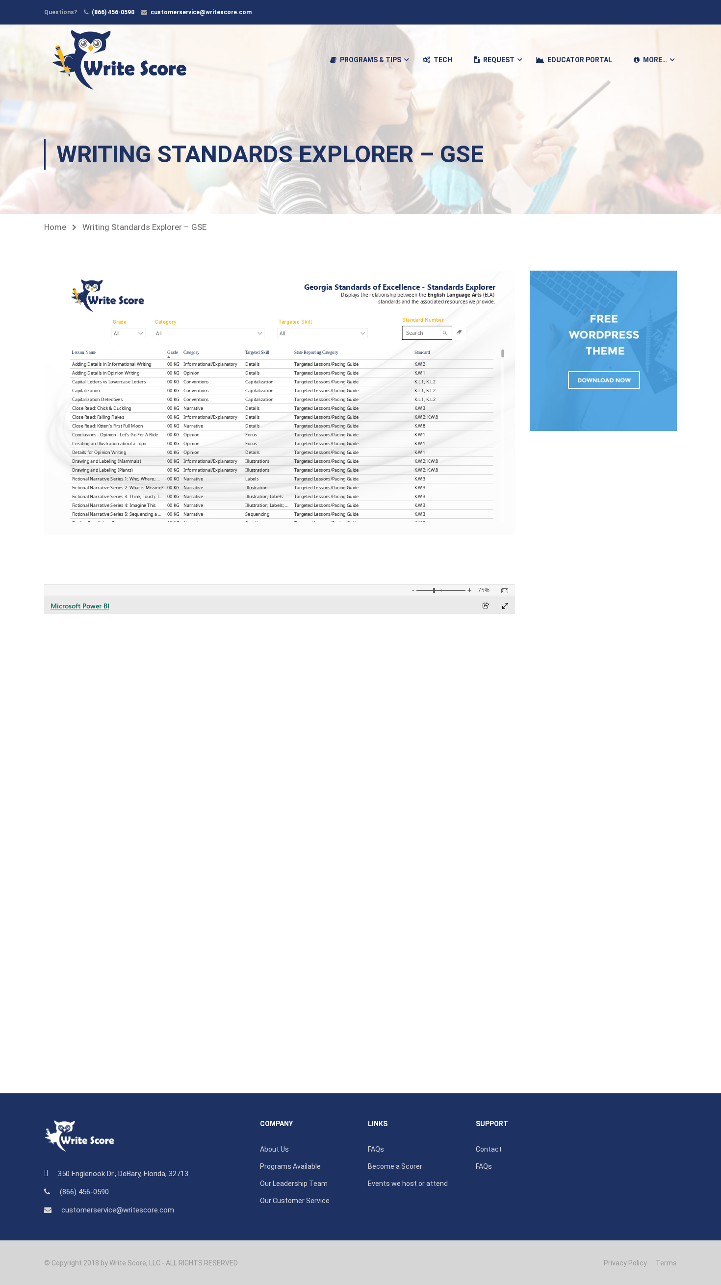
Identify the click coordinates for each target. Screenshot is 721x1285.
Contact (489, 1149)
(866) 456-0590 (113, 12)
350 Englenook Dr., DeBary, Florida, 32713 (123, 1173)
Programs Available (290, 1166)
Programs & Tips (370, 60)
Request (499, 60)
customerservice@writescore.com (201, 12)
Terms (666, 1263)
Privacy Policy (625, 1263)
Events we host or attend (408, 1183)
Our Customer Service (295, 1201)
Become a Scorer (395, 1166)
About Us (274, 1149)
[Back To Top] (701, 1268)
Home (55, 227)
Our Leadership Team (294, 1183)
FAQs (376, 1149)
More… (655, 60)
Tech (443, 60)
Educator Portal (579, 60)
